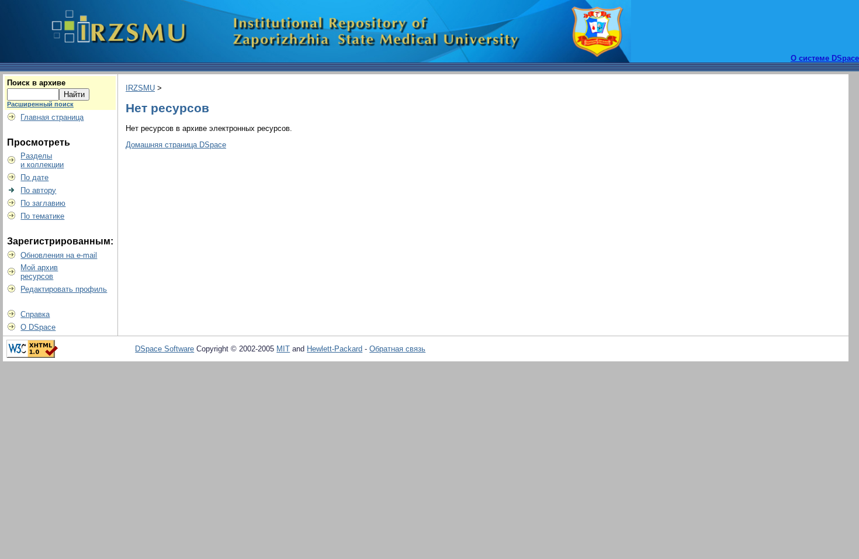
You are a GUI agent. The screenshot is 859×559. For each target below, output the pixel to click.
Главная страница (52, 117)
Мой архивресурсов (39, 272)
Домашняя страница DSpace (176, 144)
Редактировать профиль (63, 289)
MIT (283, 348)
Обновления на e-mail (58, 255)
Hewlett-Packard (334, 348)
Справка (35, 314)
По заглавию (42, 203)
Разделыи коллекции (42, 160)
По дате (34, 177)
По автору (38, 190)
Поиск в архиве (36, 82)
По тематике (42, 216)
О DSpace (38, 327)
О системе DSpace (825, 58)
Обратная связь (397, 348)
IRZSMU (140, 88)
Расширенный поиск (40, 104)
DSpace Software (164, 348)
